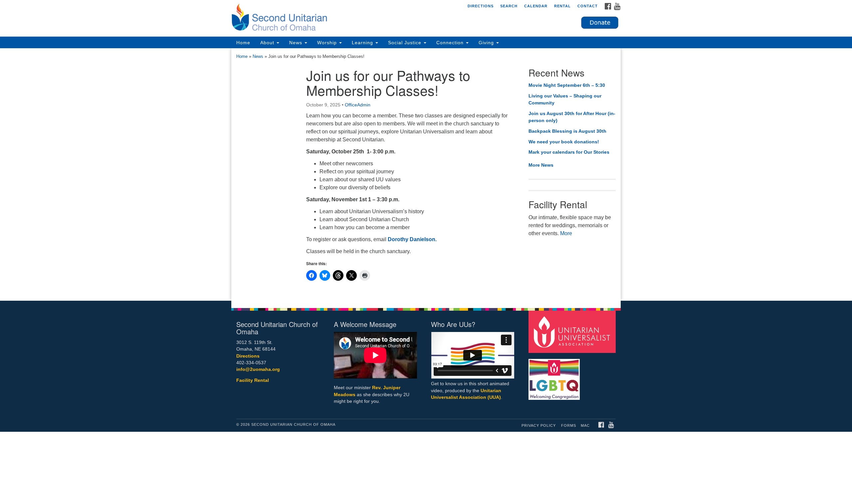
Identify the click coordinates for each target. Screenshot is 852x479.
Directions (481, 6)
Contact (587, 6)
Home (243, 42)
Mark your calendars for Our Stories (569, 152)
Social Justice (405, 42)
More (566, 233)
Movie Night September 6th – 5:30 (567, 85)
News (296, 42)
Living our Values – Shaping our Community (565, 99)
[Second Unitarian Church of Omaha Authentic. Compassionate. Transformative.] (345, 18)
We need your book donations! (564, 141)
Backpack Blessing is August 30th (567, 131)
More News (541, 165)
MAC (585, 425)
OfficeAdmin (357, 104)
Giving (487, 42)
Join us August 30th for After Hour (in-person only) (572, 117)
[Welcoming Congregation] (555, 376)
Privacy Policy (539, 425)
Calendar (535, 6)
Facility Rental (252, 380)
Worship (327, 42)
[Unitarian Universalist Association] (573, 331)
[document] (426, 174)
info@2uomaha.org (258, 369)
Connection (450, 42)
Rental (562, 6)
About (268, 42)
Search (509, 6)
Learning (363, 42)
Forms (568, 425)
